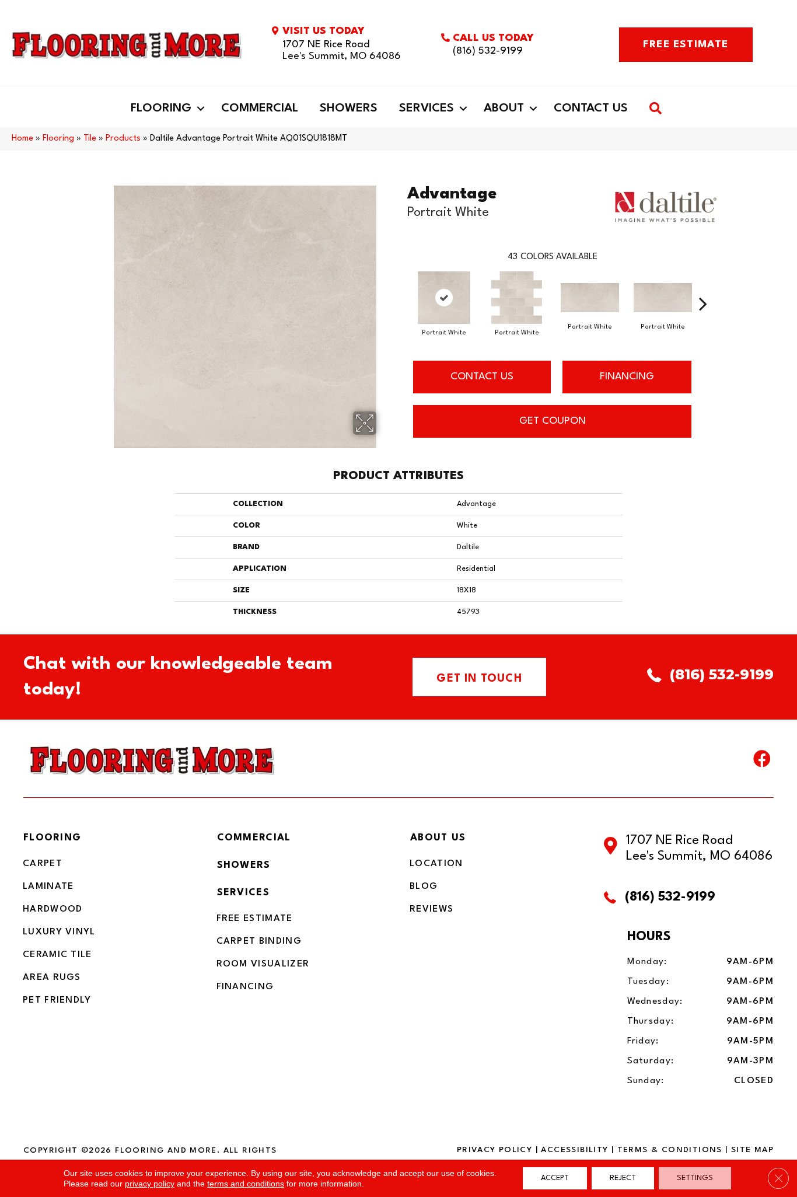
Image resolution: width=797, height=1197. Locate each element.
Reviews (431, 909)
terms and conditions (245, 1183)
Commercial (259, 108)
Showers (348, 108)
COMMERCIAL (254, 838)
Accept (555, 1178)
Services (426, 108)
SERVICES (243, 893)
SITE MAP (752, 1150)
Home (22, 138)
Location (436, 863)
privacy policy (149, 1183)
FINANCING (627, 377)
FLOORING (52, 838)
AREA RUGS (52, 977)
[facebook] (762, 761)
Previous (401, 286)
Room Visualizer (263, 964)
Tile (89, 138)
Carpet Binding (259, 941)
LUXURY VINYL (59, 932)
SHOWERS (244, 865)
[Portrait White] (444, 297)
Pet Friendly (57, 1000)
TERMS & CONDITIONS (669, 1150)
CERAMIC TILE (57, 954)
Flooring (161, 108)
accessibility (574, 1150)
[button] (200, 109)
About (504, 108)
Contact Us (591, 108)
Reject (623, 1178)
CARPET (42, 863)
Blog (424, 886)
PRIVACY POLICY (494, 1150)
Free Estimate (254, 918)
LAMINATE (48, 886)
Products (123, 138)
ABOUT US (438, 838)
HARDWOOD (52, 909)
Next (703, 286)
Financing (245, 987)
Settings (695, 1178)
